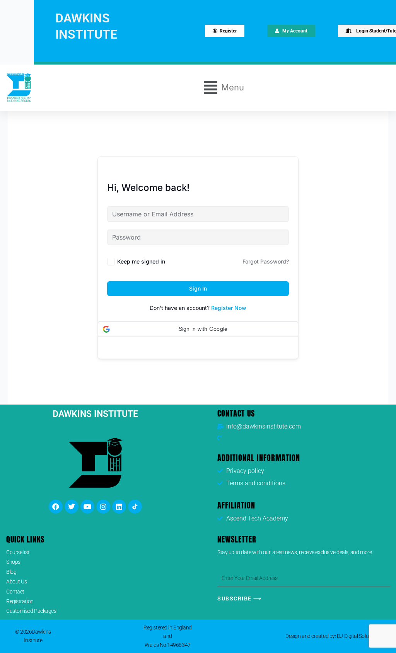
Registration (20, 601)
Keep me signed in (141, 261)
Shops (13, 562)
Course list (17, 552)
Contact (15, 591)
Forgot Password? (265, 261)
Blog (11, 572)
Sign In (198, 288)
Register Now (228, 307)
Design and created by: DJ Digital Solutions (332, 636)
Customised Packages (31, 611)
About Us (16, 581)
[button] (224, 87)
